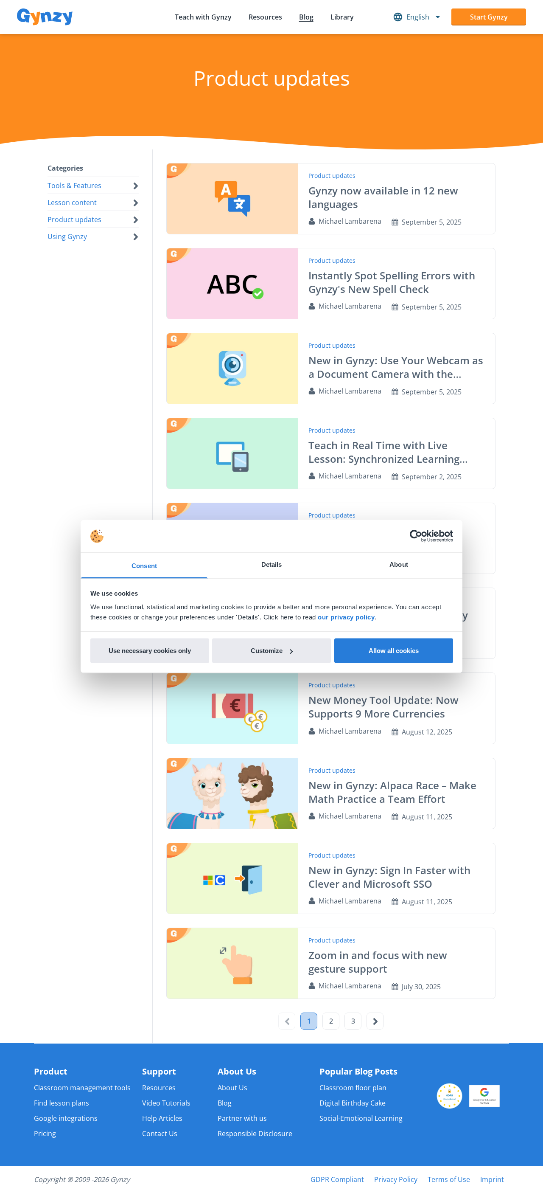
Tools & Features (74, 185)
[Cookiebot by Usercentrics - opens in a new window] (416, 536)
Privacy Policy (395, 1179)
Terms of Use (449, 1179)
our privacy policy (346, 616)
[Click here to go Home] (45, 17)
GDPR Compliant (337, 1179)
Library (342, 17)
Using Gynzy (67, 236)
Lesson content (72, 202)
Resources (265, 17)
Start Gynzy (489, 17)
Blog (306, 17)
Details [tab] (271, 564)
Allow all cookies (394, 650)
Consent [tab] (144, 565)
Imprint (492, 1179)
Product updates (74, 219)
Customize (267, 650)
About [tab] (398, 564)
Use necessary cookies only (150, 650)
